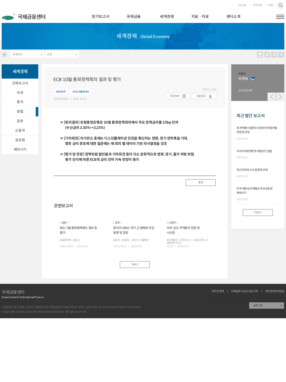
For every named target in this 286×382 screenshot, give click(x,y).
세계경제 (167, 16)
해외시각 (20, 149)
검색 (280, 5)
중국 (20, 102)
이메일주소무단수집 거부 (244, 291)
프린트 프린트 (260, 54)
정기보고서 (100, 16)
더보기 (135, 264)
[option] (259, 82)
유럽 (49, 54)
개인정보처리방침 (274, 291)
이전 (272, 97)
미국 (20, 93)
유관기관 (258, 305)
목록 (200, 182)
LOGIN (242, 5)
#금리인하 (60, 91)
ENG (271, 5)
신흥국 (20, 130)
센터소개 (233, 16)
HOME (4, 54)
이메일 (253, 79)
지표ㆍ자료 (200, 16)
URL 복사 (267, 54)
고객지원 (257, 5)
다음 (280, 97)
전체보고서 (20, 83)
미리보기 (175, 96)
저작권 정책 (217, 291)
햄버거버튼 (280, 17)
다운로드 (201, 96)
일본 (20, 121)
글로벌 (20, 140)
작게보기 (281, 54)
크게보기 (274, 54)
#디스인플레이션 (81, 91)
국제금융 (133, 16)
